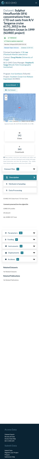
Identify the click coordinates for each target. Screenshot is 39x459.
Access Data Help (10, 439)
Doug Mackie (16, 57)
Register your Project (11, 452)
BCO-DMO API (9, 441)
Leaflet (10, 121)
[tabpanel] (19, 211)
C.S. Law (24, 52)
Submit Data (8, 450)
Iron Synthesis (16, 74)
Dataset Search (9, 434)
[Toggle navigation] (36, 3)
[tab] (20, 177)
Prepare (7, 455)
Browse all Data (10, 436)
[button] (6, 96)
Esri (20, 121)
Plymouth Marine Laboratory (15, 54)
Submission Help (10, 457)
